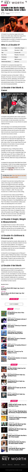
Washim (8, 13)
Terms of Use (10, 464)
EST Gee (10, 169)
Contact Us (23, 464)
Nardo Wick (11, 167)
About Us (4, 464)
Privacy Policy (17, 464)
